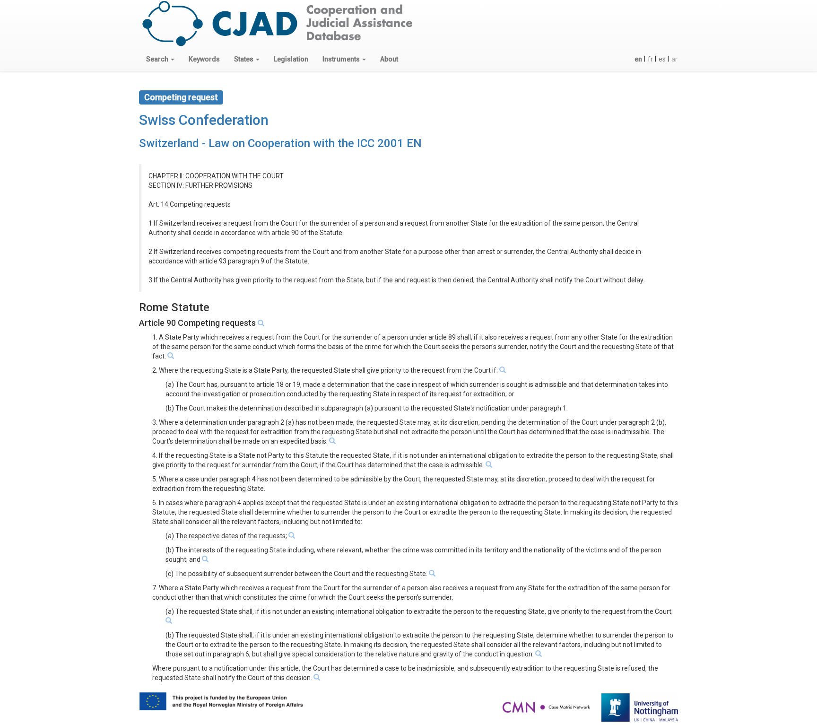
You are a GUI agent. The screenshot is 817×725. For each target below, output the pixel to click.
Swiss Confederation (204, 120)
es (662, 59)
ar (674, 59)
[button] (160, 59)
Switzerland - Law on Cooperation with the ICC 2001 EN (280, 143)
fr (650, 59)
